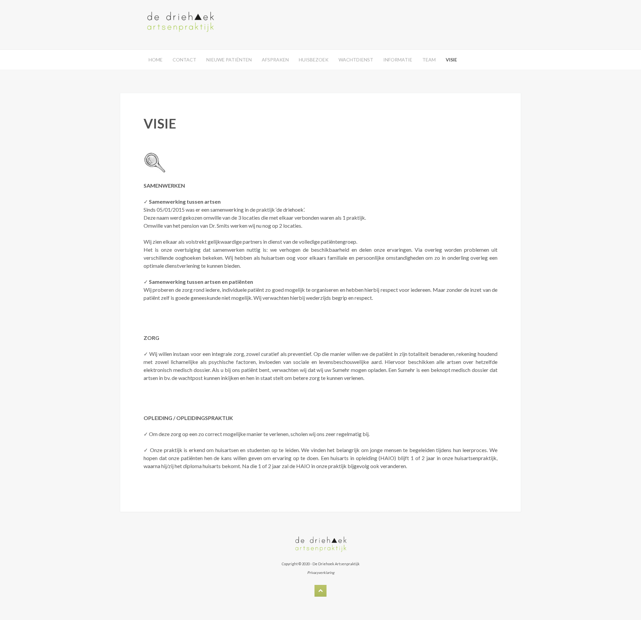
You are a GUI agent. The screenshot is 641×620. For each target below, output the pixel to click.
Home (156, 59)
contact (184, 59)
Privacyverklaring (320, 572)
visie (451, 59)
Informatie (397, 59)
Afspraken (275, 59)
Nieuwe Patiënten (229, 59)
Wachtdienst (356, 59)
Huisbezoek (314, 59)
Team (429, 59)
